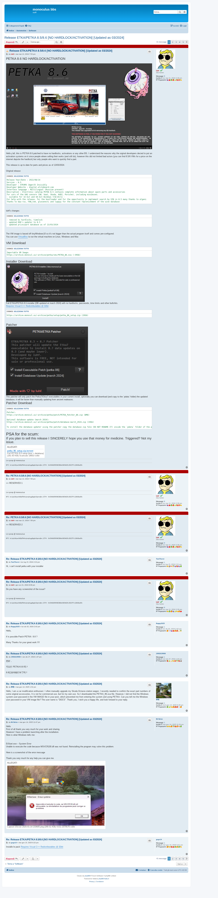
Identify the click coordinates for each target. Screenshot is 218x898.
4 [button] (179, 42)
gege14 (159, 839)
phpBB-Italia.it (104, 879)
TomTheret (160, 559)
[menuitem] (28, 26)
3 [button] (176, 42)
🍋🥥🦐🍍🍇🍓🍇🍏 (174, 566)
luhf (157, 71)
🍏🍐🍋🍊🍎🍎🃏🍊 (174, 707)
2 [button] (172, 42)
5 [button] (183, 42)
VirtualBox (23, 236)
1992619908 (161, 653)
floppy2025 (160, 623)
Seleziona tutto (21, 176)
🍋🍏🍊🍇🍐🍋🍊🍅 (174, 611)
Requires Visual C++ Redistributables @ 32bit (27, 306)
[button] (186, 42)
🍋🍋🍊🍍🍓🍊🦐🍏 (174, 726)
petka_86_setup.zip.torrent (20, 451)
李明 (157, 699)
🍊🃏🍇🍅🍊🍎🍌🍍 (174, 631)
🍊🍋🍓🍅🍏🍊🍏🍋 (174, 847)
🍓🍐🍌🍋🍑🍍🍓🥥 (174, 661)
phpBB (87, 876)
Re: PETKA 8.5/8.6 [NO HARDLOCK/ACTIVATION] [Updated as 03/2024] (45, 475)
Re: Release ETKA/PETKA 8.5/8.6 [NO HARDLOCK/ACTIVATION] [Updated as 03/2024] (54, 559)
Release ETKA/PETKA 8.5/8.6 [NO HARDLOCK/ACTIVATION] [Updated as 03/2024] (64, 37)
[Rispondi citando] (149, 51)
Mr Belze (159, 719)
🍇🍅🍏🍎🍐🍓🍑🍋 (174, 80)
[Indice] (19, 13)
